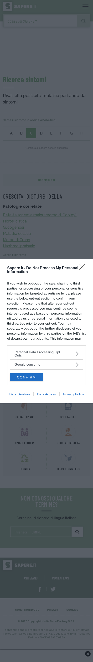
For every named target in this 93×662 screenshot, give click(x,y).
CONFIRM (26, 377)
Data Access (46, 394)
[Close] (83, 268)
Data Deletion (19, 394)
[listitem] (46, 353)
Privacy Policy (73, 394)
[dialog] (46, 331)
